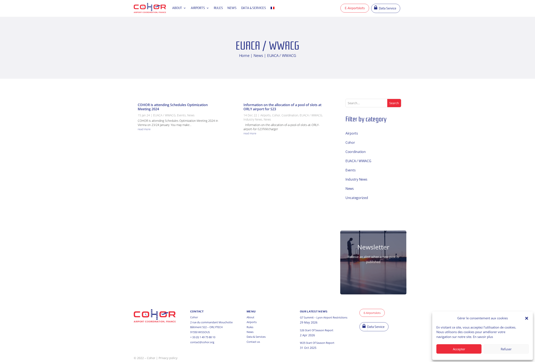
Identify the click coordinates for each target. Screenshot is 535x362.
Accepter (459, 349)
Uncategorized (356, 197)
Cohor (276, 115)
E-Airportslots (355, 8)
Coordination (290, 115)
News (231, 8)
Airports (198, 8)
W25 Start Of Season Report (317, 343)
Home (244, 55)
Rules (218, 8)
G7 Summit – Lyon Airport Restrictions (323, 317)
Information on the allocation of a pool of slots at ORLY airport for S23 (282, 107)
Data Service (387, 8)
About (177, 8)
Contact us (253, 342)
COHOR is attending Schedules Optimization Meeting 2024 (173, 107)
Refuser (506, 349)
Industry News (252, 119)
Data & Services (256, 337)
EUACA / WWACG (164, 115)
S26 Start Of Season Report (316, 330)
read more (144, 129)
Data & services (253, 8)
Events (181, 115)
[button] (527, 318)
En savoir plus (483, 337)
